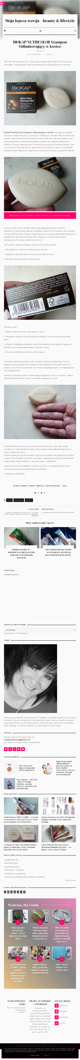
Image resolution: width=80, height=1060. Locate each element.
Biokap (9, 500)
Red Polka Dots (11, 863)
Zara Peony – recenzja (13, 870)
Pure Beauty (19, 500)
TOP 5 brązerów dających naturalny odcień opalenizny (27, 768)
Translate (23, 633)
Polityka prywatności (16, 1008)
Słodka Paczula (12, 867)
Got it (46, 1055)
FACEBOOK (64, 1005)
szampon (29, 500)
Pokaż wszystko (70, 880)
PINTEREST (64, 1011)
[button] (40, 31)
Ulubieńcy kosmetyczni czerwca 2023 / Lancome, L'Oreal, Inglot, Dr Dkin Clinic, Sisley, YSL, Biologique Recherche (21, 514)
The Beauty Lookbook (14, 874)
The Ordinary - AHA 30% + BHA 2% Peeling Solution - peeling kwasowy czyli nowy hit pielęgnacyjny (27, 784)
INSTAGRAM (64, 1017)
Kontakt (21, 1012)
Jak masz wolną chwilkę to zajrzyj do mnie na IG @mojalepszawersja (41, 216)
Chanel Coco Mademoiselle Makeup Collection (24, 877)
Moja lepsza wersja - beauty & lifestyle (40, 20)
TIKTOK (62, 1023)
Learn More (35, 1055)
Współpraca (20, 1010)
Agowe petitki (11, 860)
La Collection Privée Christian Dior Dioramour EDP (58, 512)
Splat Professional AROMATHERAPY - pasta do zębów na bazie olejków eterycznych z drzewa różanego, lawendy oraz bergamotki (65, 768)
